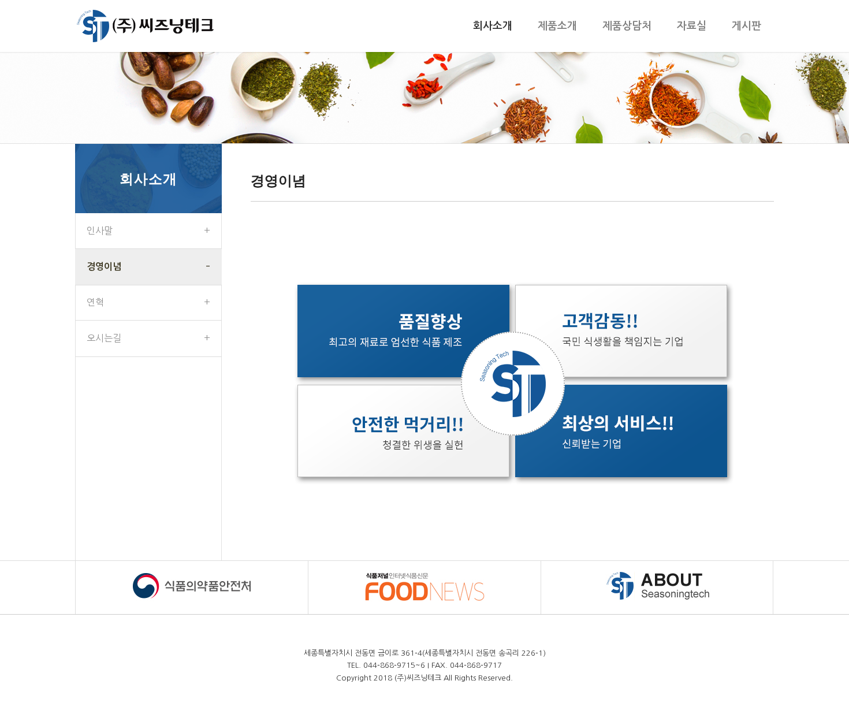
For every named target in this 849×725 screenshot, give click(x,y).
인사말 (100, 230)
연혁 (95, 302)
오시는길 (104, 338)
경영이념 (104, 266)
